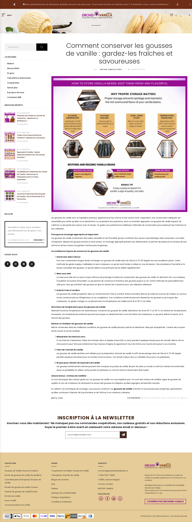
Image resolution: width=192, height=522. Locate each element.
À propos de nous (15, 92)
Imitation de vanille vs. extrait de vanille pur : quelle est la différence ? (31, 118)
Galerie (54, 488)
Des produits (13, 68)
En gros (10, 73)
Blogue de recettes (60, 479)
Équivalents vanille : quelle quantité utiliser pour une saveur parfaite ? (31, 154)
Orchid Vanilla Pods (111, 69)
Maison (10, 63)
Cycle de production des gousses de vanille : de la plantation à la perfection (31, 196)
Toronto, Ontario (105, 484)
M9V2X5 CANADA (105, 488)
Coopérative (13, 83)
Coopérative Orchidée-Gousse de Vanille (70, 470)
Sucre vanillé (10, 500)
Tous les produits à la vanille (17, 505)
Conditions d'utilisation (61, 501)
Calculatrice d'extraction (19, 78)
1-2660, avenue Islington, (109, 479)
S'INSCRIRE (38, 240)
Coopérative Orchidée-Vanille (165, 501)
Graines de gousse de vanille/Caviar (21, 491)
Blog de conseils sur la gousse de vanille (164, 398)
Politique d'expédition (61, 497)
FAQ (53, 484)
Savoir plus (12, 87)
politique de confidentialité (63, 493)
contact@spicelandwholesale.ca (113, 470)
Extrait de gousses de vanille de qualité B (23, 475)
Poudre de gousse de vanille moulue (21, 487)
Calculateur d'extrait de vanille (65, 475)
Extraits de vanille (12, 496)
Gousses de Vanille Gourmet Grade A (21, 470)
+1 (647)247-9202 (106, 475)
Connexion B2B (14, 97)
